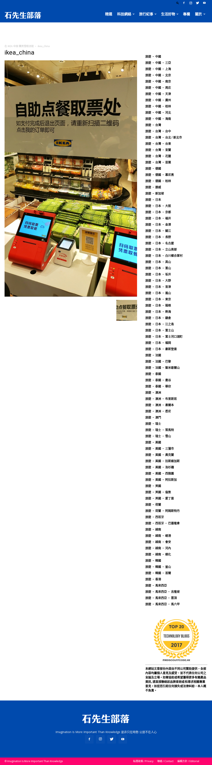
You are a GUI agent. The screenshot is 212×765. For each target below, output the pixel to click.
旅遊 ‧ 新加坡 (154, 193)
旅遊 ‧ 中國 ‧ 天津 (158, 93)
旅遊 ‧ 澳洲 (153, 392)
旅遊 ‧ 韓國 (153, 560)
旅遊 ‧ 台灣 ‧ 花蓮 (158, 156)
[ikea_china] (71, 295)
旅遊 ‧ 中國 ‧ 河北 (158, 112)
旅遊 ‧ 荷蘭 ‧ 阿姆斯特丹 (162, 510)
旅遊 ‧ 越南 (153, 529)
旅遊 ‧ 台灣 (153, 125)
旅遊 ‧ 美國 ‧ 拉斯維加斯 (162, 461)
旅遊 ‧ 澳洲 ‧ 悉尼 (158, 411)
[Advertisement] (106, 33)
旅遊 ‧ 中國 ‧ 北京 (158, 75)
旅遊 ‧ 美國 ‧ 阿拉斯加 (161, 479)
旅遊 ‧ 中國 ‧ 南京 (158, 81)
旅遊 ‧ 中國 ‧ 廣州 (158, 100)
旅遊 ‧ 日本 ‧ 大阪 (158, 205)
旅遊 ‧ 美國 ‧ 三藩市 (159, 448)
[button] (178, 2)
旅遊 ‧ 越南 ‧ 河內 (158, 548)
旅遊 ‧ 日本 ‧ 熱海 (158, 311)
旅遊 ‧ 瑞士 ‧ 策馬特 (159, 429)
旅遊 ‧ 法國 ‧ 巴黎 (158, 361)
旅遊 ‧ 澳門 (153, 417)
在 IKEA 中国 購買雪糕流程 (19, 46)
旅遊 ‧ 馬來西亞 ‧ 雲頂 (161, 597)
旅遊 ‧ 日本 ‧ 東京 (158, 299)
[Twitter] (197, 3)
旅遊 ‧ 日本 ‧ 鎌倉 (158, 317)
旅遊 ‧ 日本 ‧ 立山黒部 (161, 249)
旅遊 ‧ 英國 (153, 485)
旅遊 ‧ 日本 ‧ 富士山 (159, 330)
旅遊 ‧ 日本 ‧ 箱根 (158, 305)
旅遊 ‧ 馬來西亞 (156, 585)
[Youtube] (204, 3)
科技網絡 (124, 14)
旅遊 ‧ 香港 (153, 579)
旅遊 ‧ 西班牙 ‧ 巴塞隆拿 (162, 523)
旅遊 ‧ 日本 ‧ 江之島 (159, 324)
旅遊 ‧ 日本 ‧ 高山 (158, 261)
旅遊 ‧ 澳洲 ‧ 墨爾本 (159, 405)
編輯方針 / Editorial (188, 761)
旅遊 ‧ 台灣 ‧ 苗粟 (158, 162)
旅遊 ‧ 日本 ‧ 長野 (158, 237)
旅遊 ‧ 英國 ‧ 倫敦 (158, 492)
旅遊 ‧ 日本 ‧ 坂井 (158, 274)
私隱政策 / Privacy (143, 761)
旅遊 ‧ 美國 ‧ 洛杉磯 (159, 467)
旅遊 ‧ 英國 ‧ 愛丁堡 (159, 498)
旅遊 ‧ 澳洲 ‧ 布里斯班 (161, 398)
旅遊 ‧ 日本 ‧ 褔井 (158, 218)
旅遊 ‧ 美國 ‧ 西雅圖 (159, 473)
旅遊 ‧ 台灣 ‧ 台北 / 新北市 (163, 137)
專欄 (186, 14)
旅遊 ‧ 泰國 (153, 373)
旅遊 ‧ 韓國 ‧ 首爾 (158, 573)
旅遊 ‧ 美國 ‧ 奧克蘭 (159, 454)
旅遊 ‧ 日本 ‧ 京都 (158, 212)
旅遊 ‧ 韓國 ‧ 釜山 (158, 566)
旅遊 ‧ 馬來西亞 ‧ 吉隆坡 (162, 591)
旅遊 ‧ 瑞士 (153, 423)
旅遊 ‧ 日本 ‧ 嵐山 (158, 293)
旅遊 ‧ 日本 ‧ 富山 (158, 268)
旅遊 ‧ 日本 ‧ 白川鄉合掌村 (164, 255)
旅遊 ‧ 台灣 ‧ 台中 (158, 131)
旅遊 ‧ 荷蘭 (153, 504)
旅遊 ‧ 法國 (153, 355)
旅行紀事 (146, 14)
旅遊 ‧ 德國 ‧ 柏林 (158, 181)
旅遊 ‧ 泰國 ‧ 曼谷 (158, 380)
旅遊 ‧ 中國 (153, 56)
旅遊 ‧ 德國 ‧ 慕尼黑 (159, 174)
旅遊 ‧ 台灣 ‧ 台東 (158, 143)
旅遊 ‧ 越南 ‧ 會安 (158, 541)
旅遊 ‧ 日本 (153, 199)
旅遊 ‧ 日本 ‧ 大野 (158, 280)
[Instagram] (191, 3)
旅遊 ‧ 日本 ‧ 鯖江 (158, 230)
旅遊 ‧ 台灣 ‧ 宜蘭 (158, 149)
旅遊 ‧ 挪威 (153, 187)
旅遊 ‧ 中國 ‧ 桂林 (158, 106)
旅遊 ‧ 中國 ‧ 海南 (158, 118)
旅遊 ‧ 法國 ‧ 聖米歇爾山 (162, 367)
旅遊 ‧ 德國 (153, 168)
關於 (198, 14)
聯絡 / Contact (165, 761)
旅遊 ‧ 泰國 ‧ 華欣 (158, 386)
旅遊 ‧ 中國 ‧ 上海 (158, 69)
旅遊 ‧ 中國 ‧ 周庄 (158, 87)
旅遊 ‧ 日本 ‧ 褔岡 (158, 342)
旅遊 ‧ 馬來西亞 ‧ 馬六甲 (162, 604)
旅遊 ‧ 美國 (153, 442)
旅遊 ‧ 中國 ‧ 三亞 (158, 62)
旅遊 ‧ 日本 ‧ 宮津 (158, 286)
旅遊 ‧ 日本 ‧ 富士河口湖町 (164, 336)
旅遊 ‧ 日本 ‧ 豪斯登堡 (161, 349)
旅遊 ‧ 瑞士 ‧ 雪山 (158, 436)
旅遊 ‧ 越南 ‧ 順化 (158, 554)
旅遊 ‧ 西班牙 (154, 517)
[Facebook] (184, 3)
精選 (108, 14)
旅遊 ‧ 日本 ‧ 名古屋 (159, 243)
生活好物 (168, 14)
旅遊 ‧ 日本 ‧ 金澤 (158, 224)
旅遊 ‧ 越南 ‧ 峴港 (158, 535)
